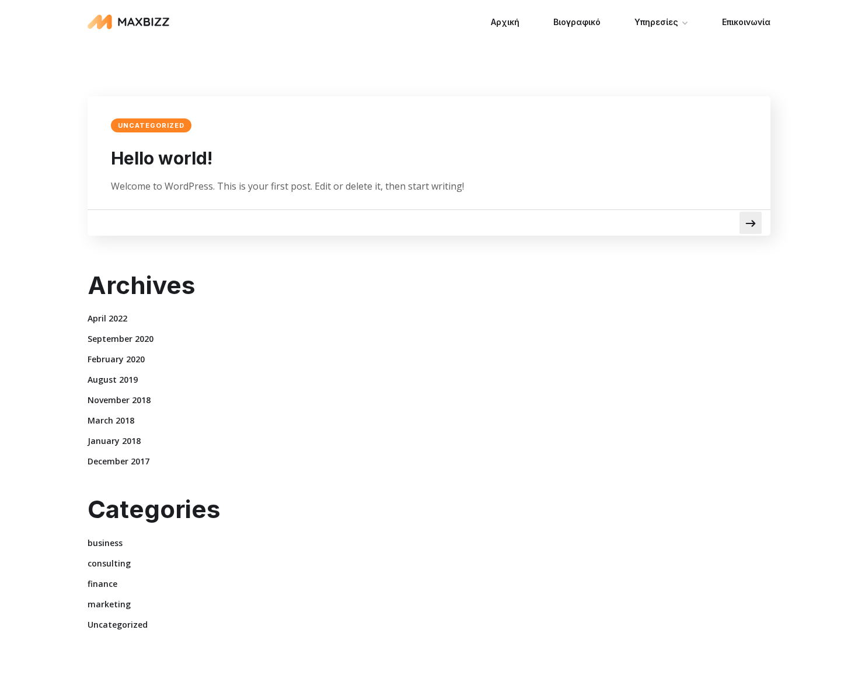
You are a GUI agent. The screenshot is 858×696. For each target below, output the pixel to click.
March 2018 (111, 420)
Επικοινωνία (746, 22)
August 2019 (113, 379)
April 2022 (107, 318)
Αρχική (505, 22)
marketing (109, 604)
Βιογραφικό (577, 22)
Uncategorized (151, 125)
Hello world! (161, 158)
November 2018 (119, 399)
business (105, 542)
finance (102, 583)
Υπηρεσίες (656, 22)
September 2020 (121, 338)
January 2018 (114, 440)
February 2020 (116, 359)
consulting (109, 563)
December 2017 (118, 461)
